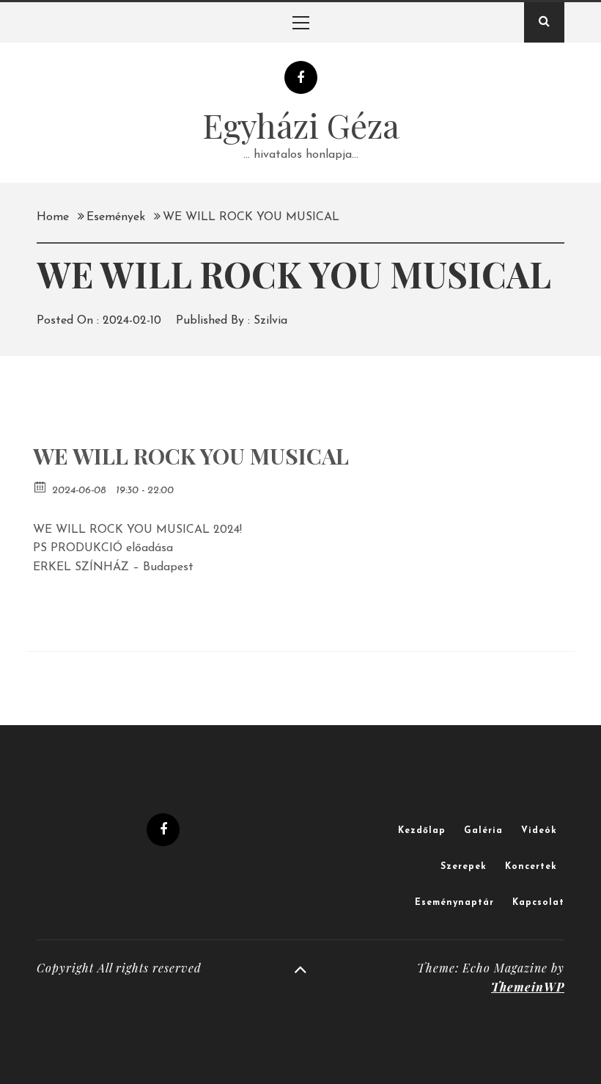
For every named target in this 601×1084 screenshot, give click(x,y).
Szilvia (270, 321)
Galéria (483, 830)
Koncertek (531, 866)
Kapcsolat (538, 902)
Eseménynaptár (454, 902)
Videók (539, 830)
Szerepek (463, 866)
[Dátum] (40, 486)
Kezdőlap (422, 830)
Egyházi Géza (300, 125)
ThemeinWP (527, 986)
